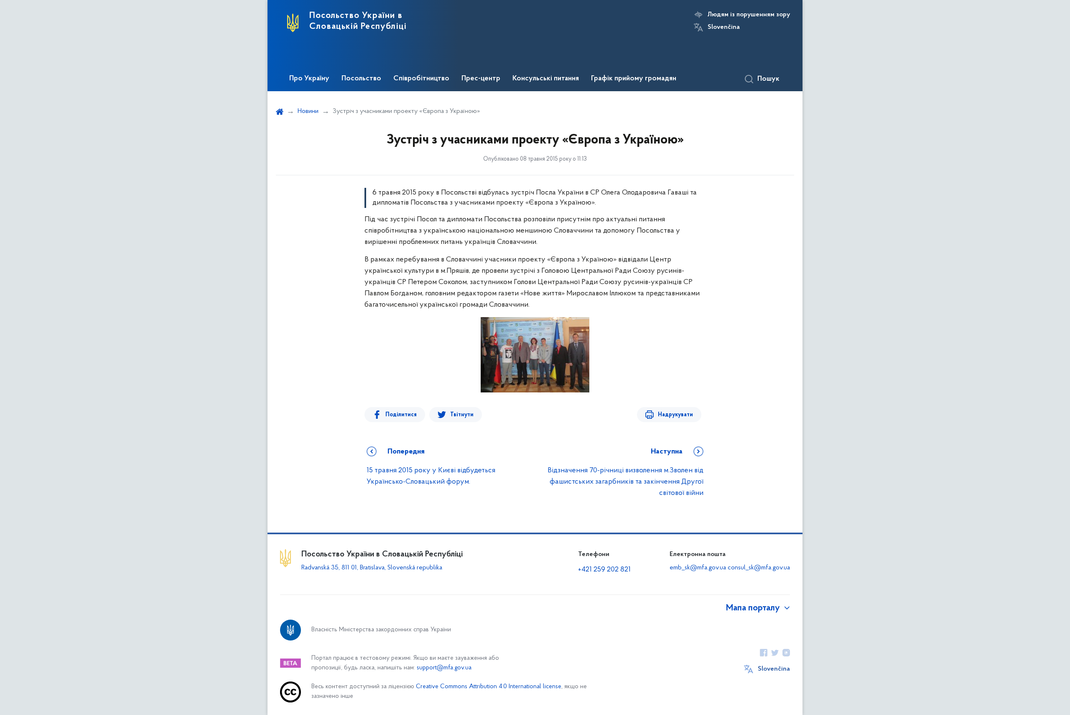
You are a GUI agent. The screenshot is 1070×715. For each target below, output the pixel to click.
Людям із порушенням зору (749, 14)
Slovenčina (724, 27)
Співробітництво (421, 78)
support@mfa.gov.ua (444, 668)
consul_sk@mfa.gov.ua (759, 567)
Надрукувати (675, 415)
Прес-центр (480, 78)
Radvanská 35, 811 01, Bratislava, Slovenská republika (371, 567)
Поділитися (401, 415)
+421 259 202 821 (604, 570)
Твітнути (462, 415)
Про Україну (309, 78)
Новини (308, 111)
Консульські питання (545, 78)
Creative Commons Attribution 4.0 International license (488, 687)
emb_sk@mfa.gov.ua (698, 567)
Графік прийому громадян (633, 78)
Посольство (361, 78)
